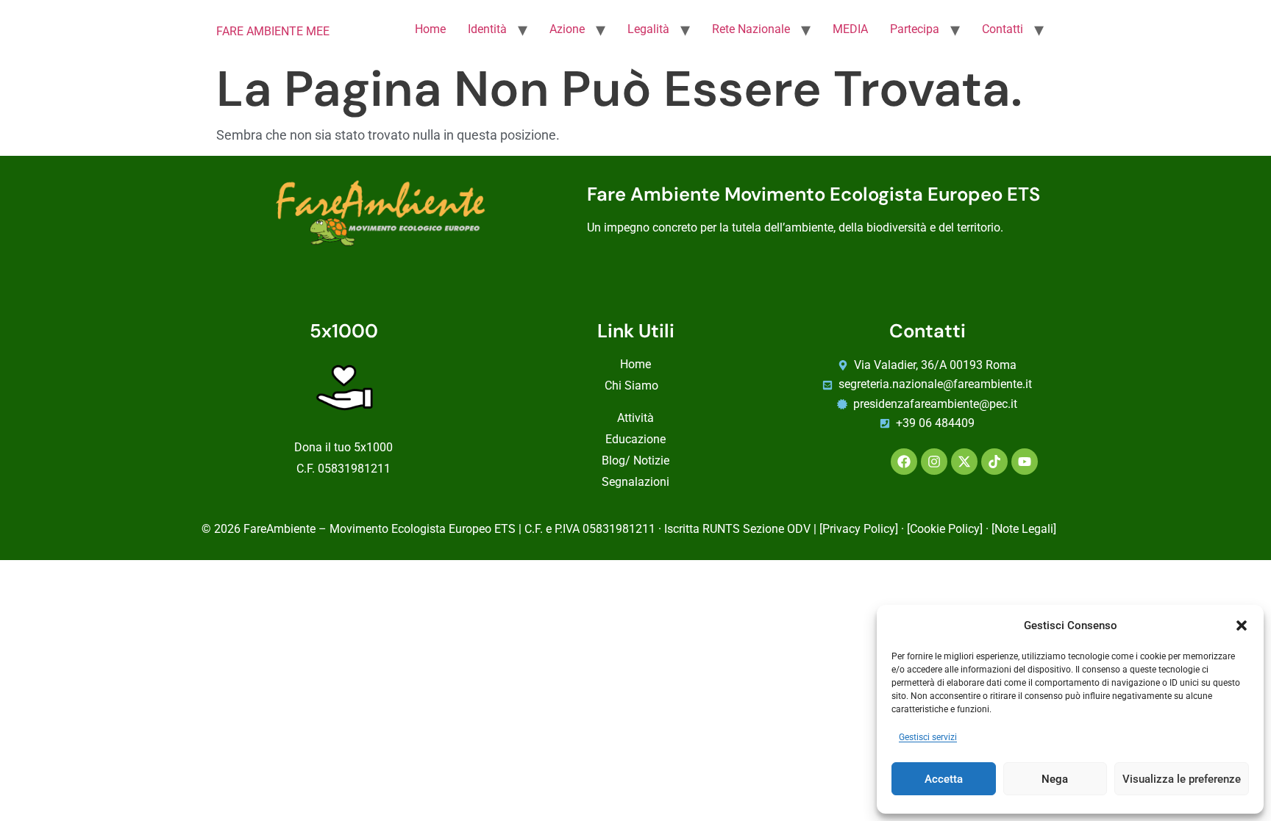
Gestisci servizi (928, 738)
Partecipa (914, 29)
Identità (487, 29)
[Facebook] (904, 461)
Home (430, 29)
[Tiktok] (994, 461)
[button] (1241, 625)
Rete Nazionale (751, 29)
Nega (1055, 779)
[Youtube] (1024, 461)
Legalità (648, 29)
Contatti (1002, 29)
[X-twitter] (964, 461)
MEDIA (850, 29)
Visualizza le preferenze (1181, 779)
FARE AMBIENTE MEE (273, 31)
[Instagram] (934, 461)
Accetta (944, 779)
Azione (567, 29)
